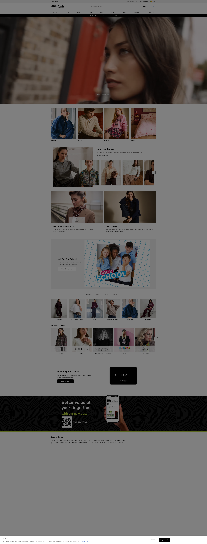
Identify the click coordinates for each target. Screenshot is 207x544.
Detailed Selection (153, 540)
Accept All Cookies (164, 540)
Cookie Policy (85, 541)
